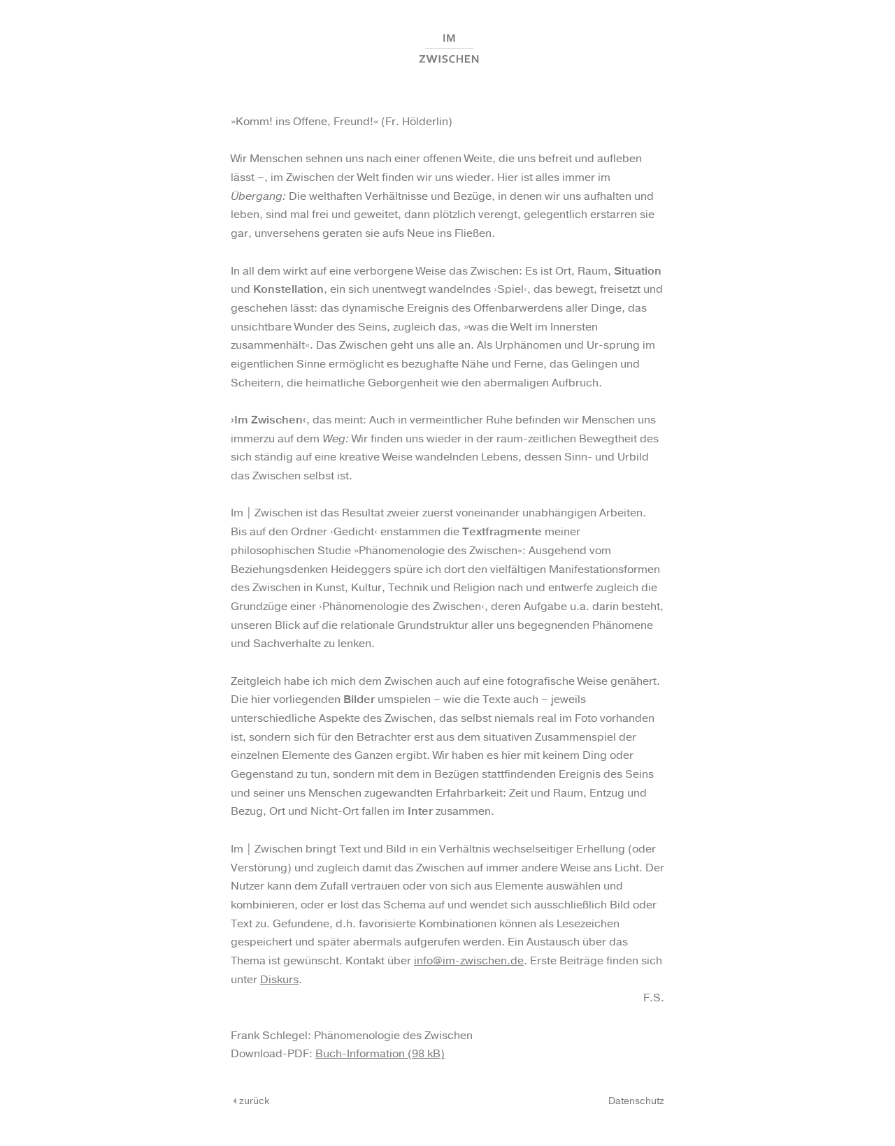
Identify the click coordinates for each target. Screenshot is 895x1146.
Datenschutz (636, 1101)
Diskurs (279, 980)
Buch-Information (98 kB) (380, 1054)
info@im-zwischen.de (469, 961)
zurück (253, 1101)
